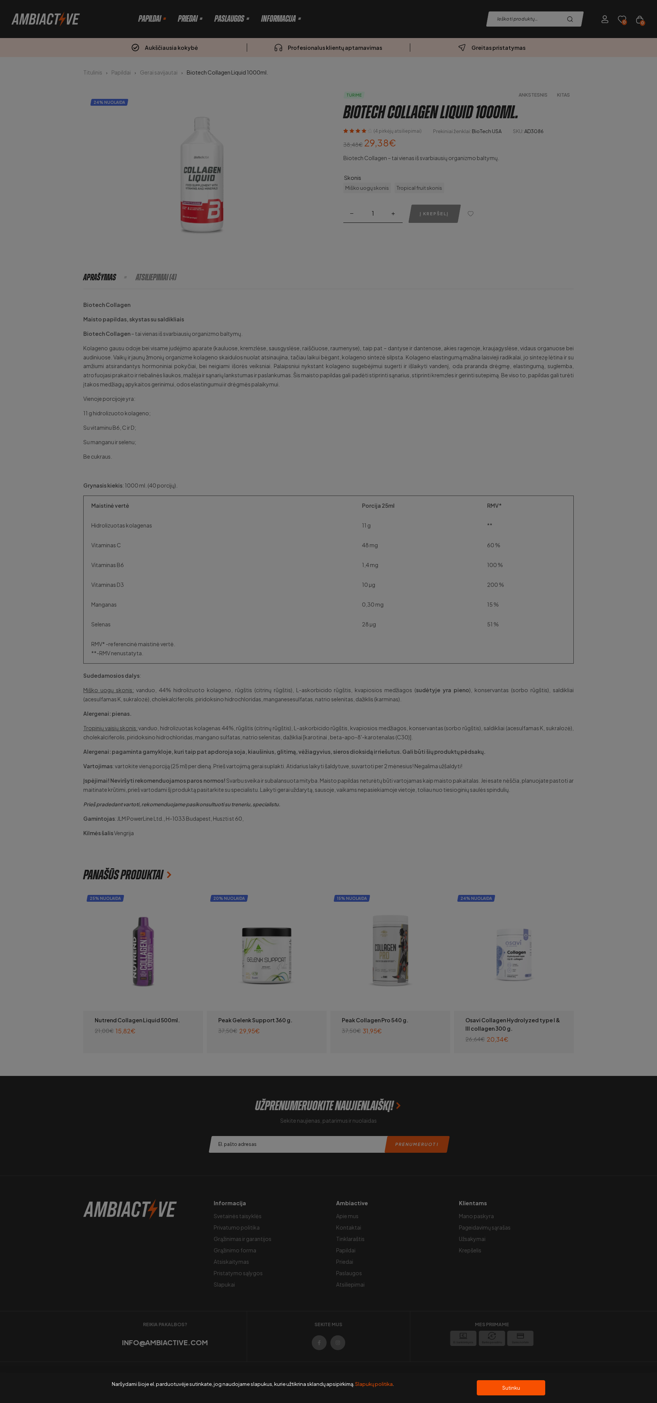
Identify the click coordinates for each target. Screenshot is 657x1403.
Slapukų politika (374, 1384)
